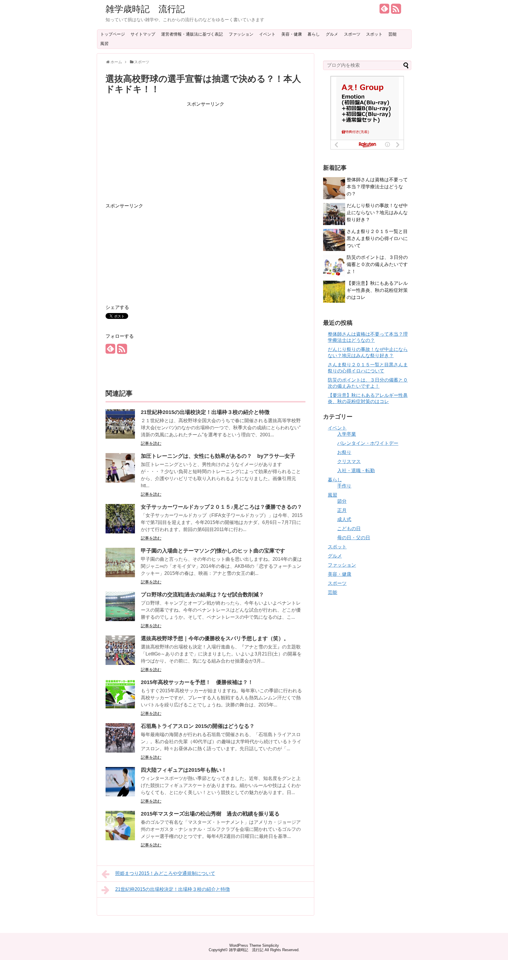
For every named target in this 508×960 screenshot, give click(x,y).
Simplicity (270, 945)
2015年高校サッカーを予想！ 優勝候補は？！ (197, 682)
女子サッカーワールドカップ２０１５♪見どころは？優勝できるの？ (221, 507)
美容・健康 (291, 34)
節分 (342, 501)
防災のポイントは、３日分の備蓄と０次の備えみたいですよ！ (377, 264)
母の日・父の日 (353, 537)
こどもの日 (349, 528)
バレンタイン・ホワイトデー (367, 443)
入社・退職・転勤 (356, 470)
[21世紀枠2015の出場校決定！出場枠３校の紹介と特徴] (120, 437)
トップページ (112, 34)
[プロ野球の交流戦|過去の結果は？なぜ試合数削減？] (120, 619)
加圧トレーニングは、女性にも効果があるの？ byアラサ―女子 (218, 456)
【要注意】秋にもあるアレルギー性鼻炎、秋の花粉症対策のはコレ (377, 290)
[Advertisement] (205, 149)
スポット (374, 34)
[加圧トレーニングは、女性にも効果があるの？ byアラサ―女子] (120, 480)
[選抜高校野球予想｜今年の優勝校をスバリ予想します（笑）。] (120, 663)
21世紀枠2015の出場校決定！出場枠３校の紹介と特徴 (205, 412)
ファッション (241, 34)
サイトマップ (143, 34)
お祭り (344, 452)
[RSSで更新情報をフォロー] (396, 11)
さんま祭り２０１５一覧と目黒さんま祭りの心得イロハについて (377, 238)
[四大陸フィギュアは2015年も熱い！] (120, 794)
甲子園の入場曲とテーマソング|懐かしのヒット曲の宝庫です (213, 551)
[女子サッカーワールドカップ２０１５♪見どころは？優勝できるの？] (120, 531)
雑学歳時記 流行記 (145, 9)
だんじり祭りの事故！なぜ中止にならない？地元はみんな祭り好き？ (377, 212)
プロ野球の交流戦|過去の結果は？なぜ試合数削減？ (202, 595)
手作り (344, 485)
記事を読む (151, 443)
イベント (267, 34)
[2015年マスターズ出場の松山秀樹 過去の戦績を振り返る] (120, 838)
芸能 (392, 34)
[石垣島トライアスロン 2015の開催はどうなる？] (120, 750)
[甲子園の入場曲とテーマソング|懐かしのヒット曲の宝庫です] (120, 575)
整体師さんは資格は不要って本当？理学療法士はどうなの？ (377, 186)
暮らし (314, 34)
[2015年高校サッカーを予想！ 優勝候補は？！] (120, 707)
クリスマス (349, 461)
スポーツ (352, 34)
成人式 (344, 519)
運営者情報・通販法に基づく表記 (192, 34)
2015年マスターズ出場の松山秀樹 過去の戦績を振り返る (210, 814)
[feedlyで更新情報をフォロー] (385, 11)
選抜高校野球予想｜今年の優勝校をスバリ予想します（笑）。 (215, 638)
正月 (342, 510)
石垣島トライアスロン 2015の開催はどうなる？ (198, 726)
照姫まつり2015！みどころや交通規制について (165, 873)
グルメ (332, 34)
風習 (104, 43)
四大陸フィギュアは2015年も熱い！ (184, 770)
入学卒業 (346, 434)
